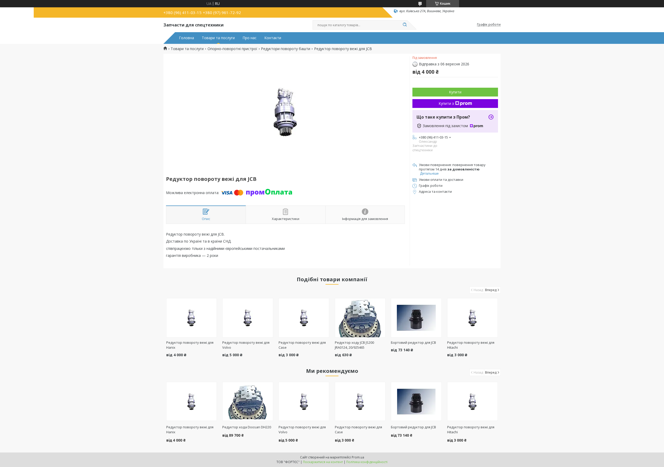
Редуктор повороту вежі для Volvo (302, 429)
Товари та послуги (218, 38)
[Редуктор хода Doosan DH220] (247, 401)
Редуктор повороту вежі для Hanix (189, 429)
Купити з (446, 103)
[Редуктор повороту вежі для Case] (304, 318)
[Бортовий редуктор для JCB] (416, 318)
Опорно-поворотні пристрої (232, 48)
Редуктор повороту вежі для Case (358, 429)
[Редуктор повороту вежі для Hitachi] (472, 318)
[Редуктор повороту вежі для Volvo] (247, 318)
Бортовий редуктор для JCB (413, 342)
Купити (455, 92)
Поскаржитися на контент (323, 462)
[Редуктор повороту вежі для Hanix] (191, 318)
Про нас (250, 38)
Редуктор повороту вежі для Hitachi (470, 429)
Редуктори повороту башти (285, 48)
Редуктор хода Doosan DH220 (246, 427)
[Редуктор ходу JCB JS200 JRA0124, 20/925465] (360, 318)
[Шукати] (404, 25)
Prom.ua (358, 457)
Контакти (272, 38)
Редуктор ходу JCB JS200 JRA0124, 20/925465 (354, 345)
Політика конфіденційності (367, 462)
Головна (186, 38)
